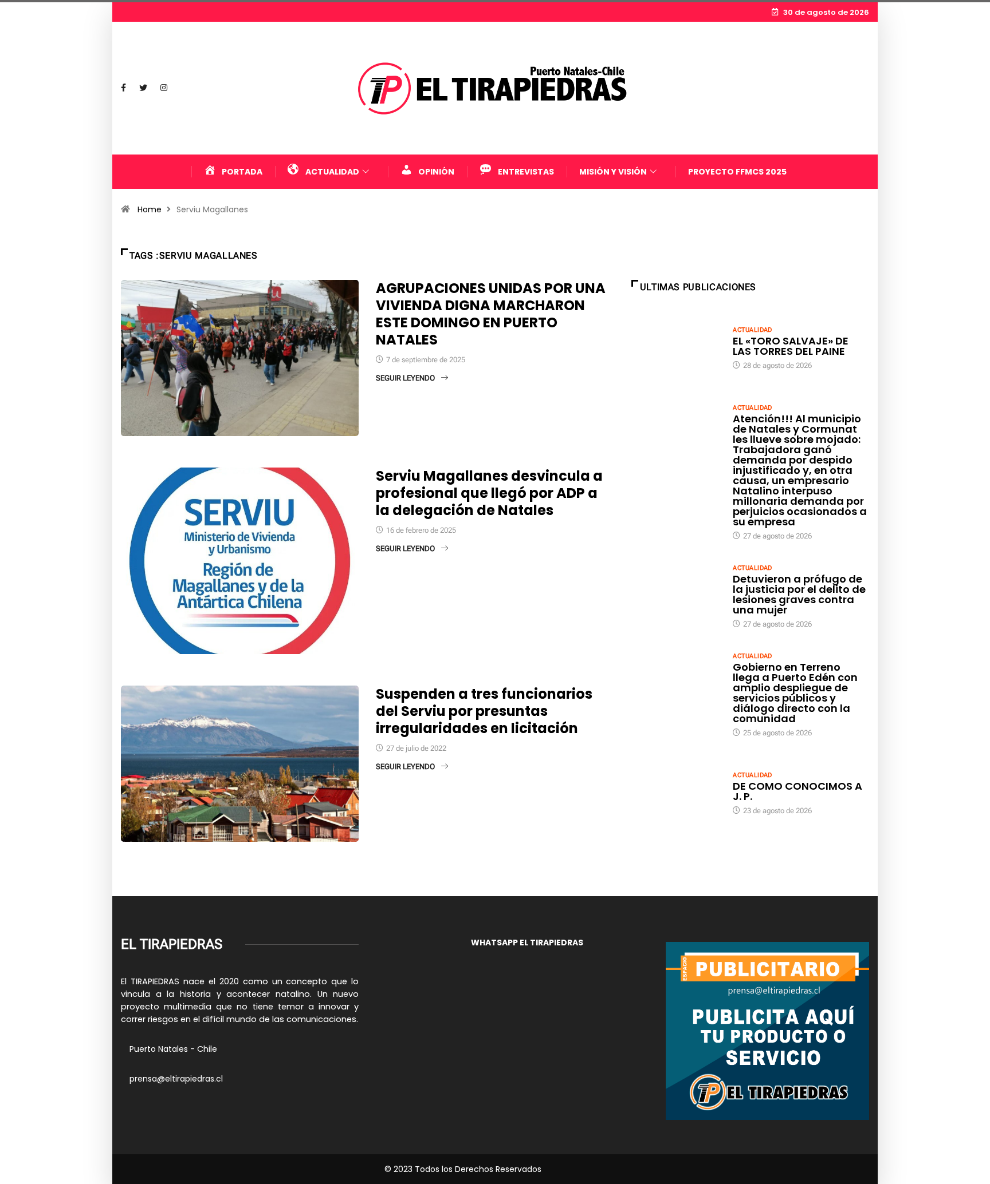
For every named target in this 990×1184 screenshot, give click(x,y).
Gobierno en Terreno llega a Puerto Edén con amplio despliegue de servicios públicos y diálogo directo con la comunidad (795, 693)
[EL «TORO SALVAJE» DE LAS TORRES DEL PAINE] (676, 347)
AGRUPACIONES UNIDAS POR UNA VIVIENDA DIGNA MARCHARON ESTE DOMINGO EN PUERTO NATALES (491, 314)
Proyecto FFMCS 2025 (737, 171)
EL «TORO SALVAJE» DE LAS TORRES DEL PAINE (790, 346)
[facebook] (123, 88)
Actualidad (752, 330)
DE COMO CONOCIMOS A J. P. (797, 791)
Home (150, 209)
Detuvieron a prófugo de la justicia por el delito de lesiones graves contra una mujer (799, 594)
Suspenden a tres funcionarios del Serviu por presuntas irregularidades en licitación (484, 711)
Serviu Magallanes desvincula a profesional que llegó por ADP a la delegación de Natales (489, 493)
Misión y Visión (613, 171)
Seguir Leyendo (405, 378)
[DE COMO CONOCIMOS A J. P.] (676, 793)
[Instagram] (163, 88)
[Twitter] (143, 88)
